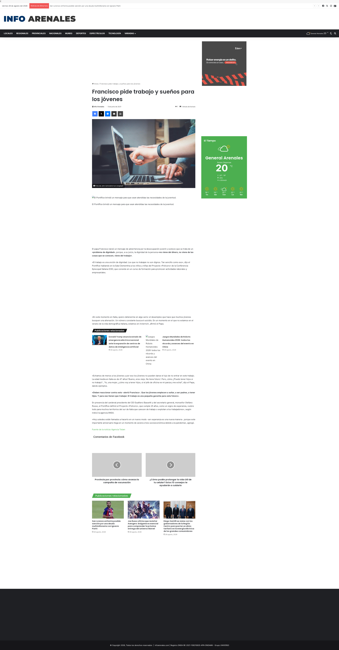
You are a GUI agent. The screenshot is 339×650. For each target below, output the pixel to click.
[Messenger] (107, 113)
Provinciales (39, 33)
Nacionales (55, 33)
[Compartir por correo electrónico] (114, 113)
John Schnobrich (107, 186)
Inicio (96, 84)
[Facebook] (95, 113)
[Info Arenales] (39, 19)
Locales (8, 33)
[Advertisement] (226, 17)
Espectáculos (97, 33)
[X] (101, 113)
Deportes (81, 33)
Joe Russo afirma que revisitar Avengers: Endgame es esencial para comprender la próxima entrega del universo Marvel (143, 525)
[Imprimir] (120, 113)
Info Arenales (99, 107)
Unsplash (119, 186)
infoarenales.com (162, 645)
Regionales (22, 33)
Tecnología (114, 33)
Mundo (68, 33)
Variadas (129, 33)
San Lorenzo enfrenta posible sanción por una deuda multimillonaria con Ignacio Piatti (84, 6)
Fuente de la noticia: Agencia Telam (108, 429)
